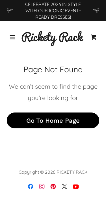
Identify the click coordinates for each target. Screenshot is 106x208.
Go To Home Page (53, 120)
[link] (53, 37)
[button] (14, 37)
